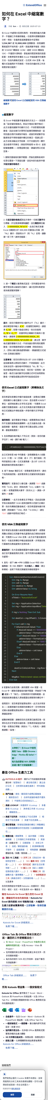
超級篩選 (20, 849)
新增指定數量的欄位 (26, 824)
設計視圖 (32, 836)
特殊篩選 (34, 849)
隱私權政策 (15, 1089)
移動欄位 (41, 824)
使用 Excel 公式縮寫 (21, 100)
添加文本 (37, 857)
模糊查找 (13, 812)
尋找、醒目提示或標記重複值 (28, 794)
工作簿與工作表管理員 (26, 839)
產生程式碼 (31, 782)
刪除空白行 (14, 797)
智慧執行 (17, 782)
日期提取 (26, 843)
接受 (12, 1095)
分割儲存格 (28, 878)
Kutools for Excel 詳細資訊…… (18, 922)
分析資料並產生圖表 (25, 786)
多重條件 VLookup (28, 805)
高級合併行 (16, 878)
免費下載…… (12, 926)
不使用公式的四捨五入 (24, 801)
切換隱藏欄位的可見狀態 (18, 828)
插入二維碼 (38, 868)
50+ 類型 (32, 861)
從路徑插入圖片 (12, 871)
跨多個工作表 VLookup (34, 808)
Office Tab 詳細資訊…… (14, 975)
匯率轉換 (19, 875)
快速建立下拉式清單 (28, 816)
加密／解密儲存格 (20, 846)
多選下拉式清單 (31, 820)
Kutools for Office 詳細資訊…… (18, 1044)
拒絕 (33, 1095)
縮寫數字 (7, 100)
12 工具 (26, 857)
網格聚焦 (19, 836)
